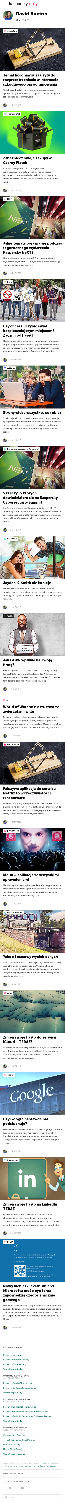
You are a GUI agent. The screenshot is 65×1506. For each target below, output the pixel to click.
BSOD (10, 1242)
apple (9, 993)
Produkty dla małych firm (16, 1376)
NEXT (10, 199)
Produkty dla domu (13, 1347)
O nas (13, 1473)
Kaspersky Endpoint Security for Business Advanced (27, 1416)
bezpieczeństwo (15, 912)
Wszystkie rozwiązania (14, 1454)
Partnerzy (21, 1473)
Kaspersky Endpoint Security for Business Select (25, 1411)
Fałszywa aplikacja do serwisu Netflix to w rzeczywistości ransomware (29, 793)
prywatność (13, 831)
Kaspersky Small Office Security (17, 1383)
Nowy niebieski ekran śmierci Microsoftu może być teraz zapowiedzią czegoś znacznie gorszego (29, 1293)
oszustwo (12, 31)
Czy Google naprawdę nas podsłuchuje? (26, 1121)
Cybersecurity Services (14, 1435)
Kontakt (6, 1473)
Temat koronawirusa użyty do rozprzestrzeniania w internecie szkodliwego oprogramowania (30, 80)
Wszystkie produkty (12, 1369)
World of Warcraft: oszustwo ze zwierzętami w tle (31, 709)
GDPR (10, 616)
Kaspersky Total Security (14, 1364)
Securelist (7, 1481)
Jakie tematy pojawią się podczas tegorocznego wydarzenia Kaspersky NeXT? (32, 248)
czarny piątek (13, 114)
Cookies (53, 1466)
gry (8, 700)
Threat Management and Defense (19, 1440)
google (10, 1075)
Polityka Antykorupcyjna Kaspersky (18, 1466)
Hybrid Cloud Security (13, 1449)
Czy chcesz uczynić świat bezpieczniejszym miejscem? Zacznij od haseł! (28, 330)
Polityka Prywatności (51, 1463)
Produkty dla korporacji (15, 1427)
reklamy (11, 368)
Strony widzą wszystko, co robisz (32, 412)
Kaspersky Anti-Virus (12, 1355)
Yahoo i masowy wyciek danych (30, 956)
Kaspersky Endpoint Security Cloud (19, 1388)
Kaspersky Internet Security (16, 1360)
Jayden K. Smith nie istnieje (27, 583)
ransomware (13, 744)
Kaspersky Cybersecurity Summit (23, 449)
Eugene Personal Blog (21, 1481)
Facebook (12, 539)
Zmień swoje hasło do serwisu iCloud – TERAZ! (29, 1039)
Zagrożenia (12, 1160)
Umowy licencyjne (41, 1466)
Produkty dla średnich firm (17, 1399)
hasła (9, 282)
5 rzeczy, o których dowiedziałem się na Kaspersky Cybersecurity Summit (30, 497)
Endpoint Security (11, 1444)
